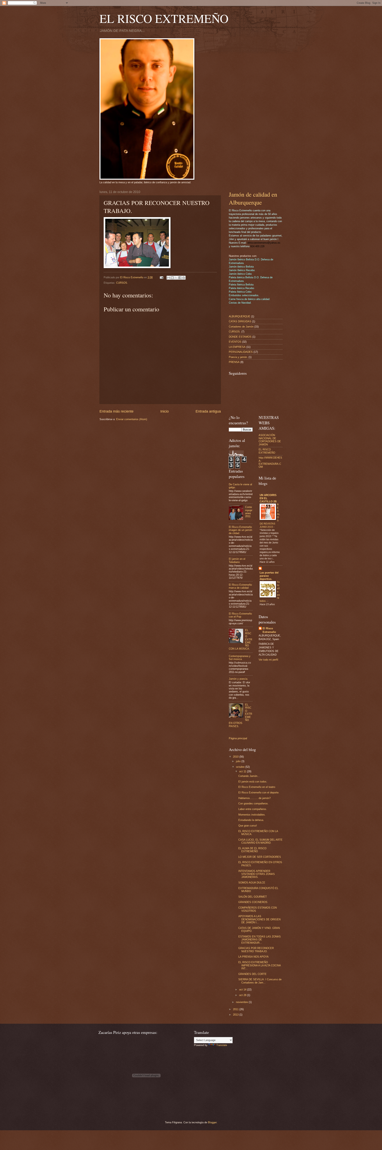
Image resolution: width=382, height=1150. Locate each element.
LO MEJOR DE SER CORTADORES (259, 856)
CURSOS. (122, 282)
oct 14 (243, 989)
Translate (221, 1045)
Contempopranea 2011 (248, 512)
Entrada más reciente (116, 411)
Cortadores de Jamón (241, 326)
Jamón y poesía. (238, 678)
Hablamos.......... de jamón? (254, 798)
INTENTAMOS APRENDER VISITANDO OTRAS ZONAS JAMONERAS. (256, 874)
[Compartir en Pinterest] (184, 278)
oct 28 (243, 995)
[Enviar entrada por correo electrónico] (161, 277)
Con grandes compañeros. (253, 803)
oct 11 (243, 771)
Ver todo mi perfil (268, 659)
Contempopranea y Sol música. (239, 658)
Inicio (164, 411)
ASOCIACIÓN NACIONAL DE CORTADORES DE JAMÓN (270, 440)
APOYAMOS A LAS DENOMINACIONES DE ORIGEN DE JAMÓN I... (259, 919)
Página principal (238, 738)
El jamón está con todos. (252, 781)
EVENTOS (235, 341)
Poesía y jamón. (238, 357)
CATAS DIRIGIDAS (240, 321)
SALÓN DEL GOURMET (252, 896)
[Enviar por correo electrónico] (169, 278)
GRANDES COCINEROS (252, 902)
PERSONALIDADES (241, 351)
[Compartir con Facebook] (180, 278)
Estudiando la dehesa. (251, 820)
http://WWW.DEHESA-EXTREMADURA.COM (270, 462)
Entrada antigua (208, 411)
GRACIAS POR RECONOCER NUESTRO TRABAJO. (256, 950)
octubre (240, 766)
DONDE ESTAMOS (240, 336)
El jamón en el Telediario (237, 560)
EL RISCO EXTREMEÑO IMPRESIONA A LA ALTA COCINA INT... (259, 965)
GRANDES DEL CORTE (252, 974)
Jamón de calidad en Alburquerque (253, 198)
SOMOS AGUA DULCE (251, 882)
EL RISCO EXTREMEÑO (163, 18)
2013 (236, 1014)
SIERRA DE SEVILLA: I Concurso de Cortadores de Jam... (260, 981)
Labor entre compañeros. (252, 809)
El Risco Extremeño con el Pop (240, 615)
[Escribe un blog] (172, 278)
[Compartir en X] (176, 278)
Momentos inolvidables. (252, 814)
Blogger (212, 1122)
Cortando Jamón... (249, 776)
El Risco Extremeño (269, 630)
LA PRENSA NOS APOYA (253, 956)
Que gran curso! (247, 825)
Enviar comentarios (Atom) (131, 419)
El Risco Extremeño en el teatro (256, 786)
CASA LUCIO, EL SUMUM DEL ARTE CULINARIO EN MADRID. (260, 841)
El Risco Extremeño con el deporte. (258, 792)
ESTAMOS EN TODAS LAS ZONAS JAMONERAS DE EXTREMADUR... (259, 939)
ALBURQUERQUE (239, 316)
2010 (236, 756)
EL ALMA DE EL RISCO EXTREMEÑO (252, 850)
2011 (236, 1009)
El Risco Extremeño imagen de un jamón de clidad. (240, 530)
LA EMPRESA (237, 346)
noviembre (242, 1002)
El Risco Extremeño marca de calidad (240, 586)
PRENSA (234, 362)
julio (238, 761)
